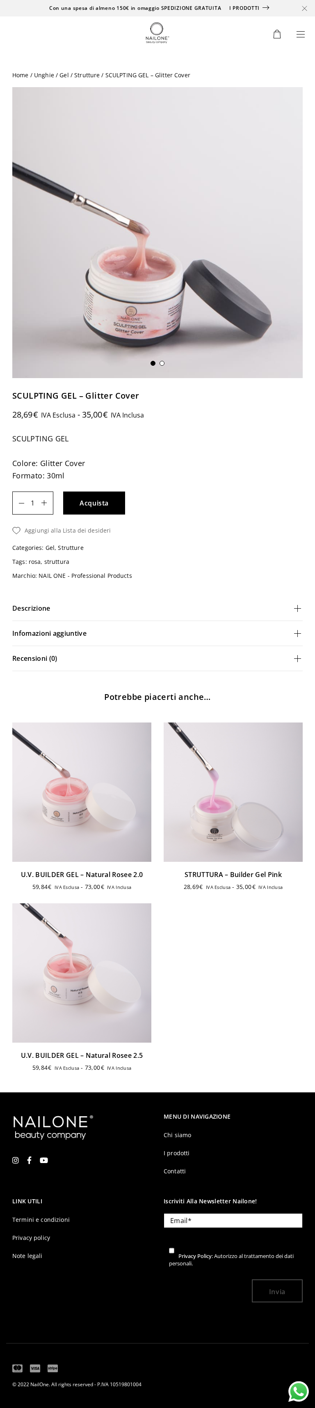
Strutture (87, 75)
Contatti (175, 1171)
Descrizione (31, 608)
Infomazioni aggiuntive (49, 633)
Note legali (27, 1256)
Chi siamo (177, 1135)
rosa (35, 562)
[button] (157, 530)
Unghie (44, 75)
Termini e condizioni (41, 1219)
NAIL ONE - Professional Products (85, 575)
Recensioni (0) (34, 658)
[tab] (157, 608)
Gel (63, 75)
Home (20, 75)
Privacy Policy (195, 1256)
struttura (56, 562)
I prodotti (244, 8)
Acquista (94, 503)
